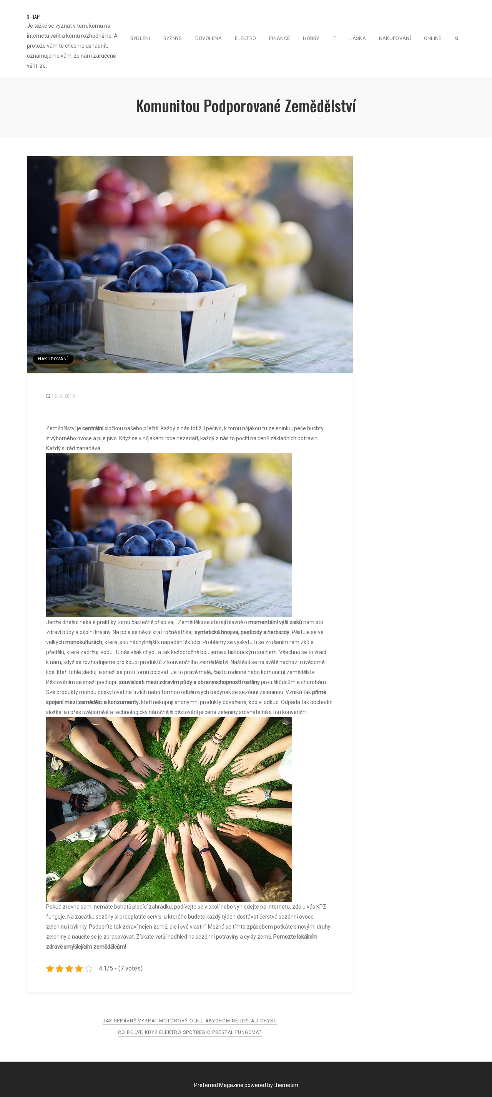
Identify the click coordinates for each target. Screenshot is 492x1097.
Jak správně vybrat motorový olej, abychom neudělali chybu (190, 1021)
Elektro (245, 38)
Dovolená (208, 38)
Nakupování (395, 38)
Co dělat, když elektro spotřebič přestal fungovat (190, 1032)
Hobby (311, 38)
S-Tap (33, 16)
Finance (279, 38)
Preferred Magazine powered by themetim (246, 1085)
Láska (357, 38)
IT (334, 38)
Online (433, 38)
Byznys (172, 38)
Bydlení (140, 38)
